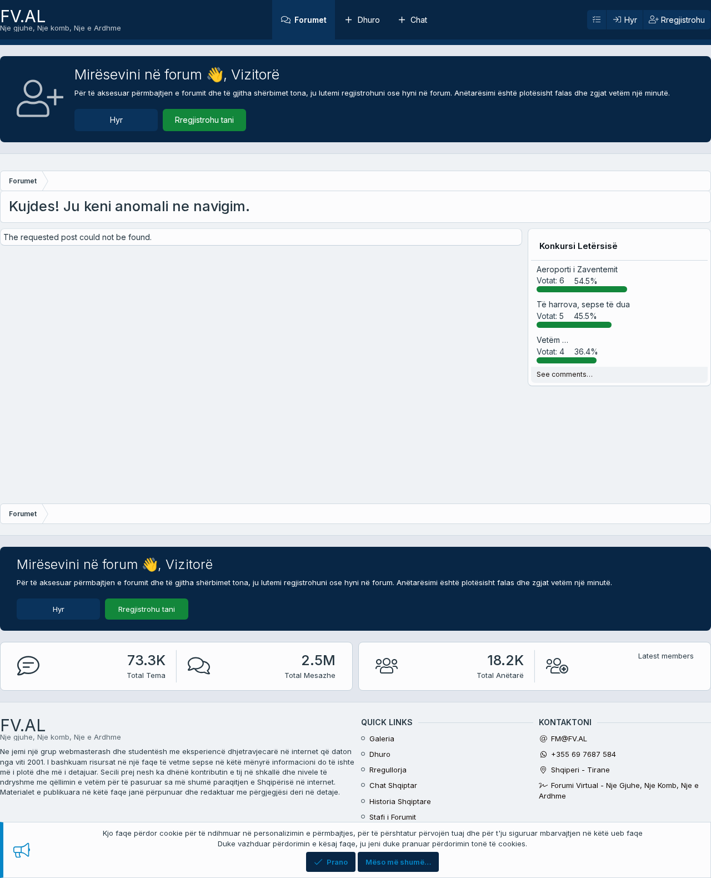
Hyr (116, 119)
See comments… (565, 374)
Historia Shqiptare (400, 801)
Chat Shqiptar (393, 785)
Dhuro (369, 19)
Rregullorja (388, 769)
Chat (418, 19)
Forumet (310, 19)
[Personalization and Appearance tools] (596, 20)
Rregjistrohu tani (204, 119)
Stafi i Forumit (392, 816)
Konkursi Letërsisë (578, 246)
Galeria (381, 738)
